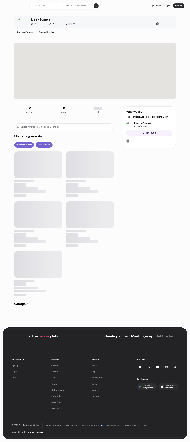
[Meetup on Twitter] (149, 367)
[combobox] (77, 5)
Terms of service (53, 425)
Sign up (15, 366)
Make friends (57, 402)
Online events (57, 390)
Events (54, 372)
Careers (95, 384)
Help (14, 378)
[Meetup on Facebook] (140, 367)
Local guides (57, 396)
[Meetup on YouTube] (158, 367)
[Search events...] (96, 5)
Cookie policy (112, 425)
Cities (54, 384)
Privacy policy (70, 425)
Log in (14, 372)
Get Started (165, 336)
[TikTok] (175, 367)
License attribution (130, 425)
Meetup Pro (97, 378)
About (94, 366)
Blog (94, 372)
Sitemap (55, 408)
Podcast (95, 396)
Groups (54, 366)
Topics (54, 378)
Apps (94, 390)
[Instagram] (166, 367)
